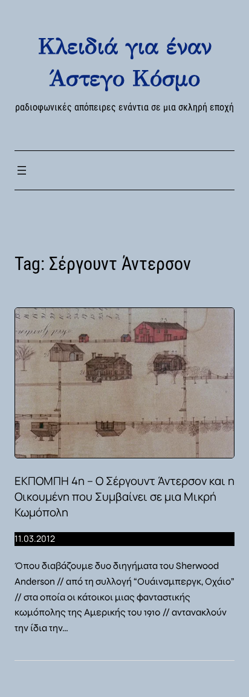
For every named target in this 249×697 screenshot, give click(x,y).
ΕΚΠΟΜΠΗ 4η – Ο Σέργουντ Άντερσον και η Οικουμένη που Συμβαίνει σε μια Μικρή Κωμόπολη (124, 496)
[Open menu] (22, 170)
